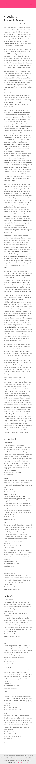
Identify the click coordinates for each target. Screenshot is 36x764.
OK (27, 762)
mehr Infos (20, 762)
